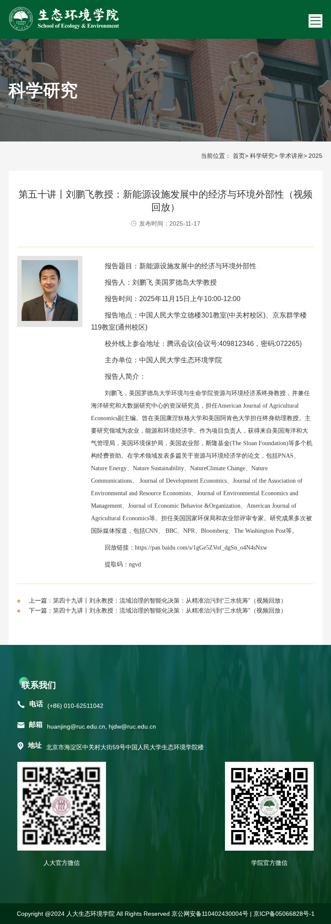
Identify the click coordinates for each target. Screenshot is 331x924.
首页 (239, 155)
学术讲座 (291, 155)
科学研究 (262, 155)
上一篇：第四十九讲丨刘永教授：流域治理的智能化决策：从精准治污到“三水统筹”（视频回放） (158, 600)
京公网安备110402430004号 (210, 913)
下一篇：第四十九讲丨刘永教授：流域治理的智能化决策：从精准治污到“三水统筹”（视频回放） (158, 610)
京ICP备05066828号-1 (284, 913)
